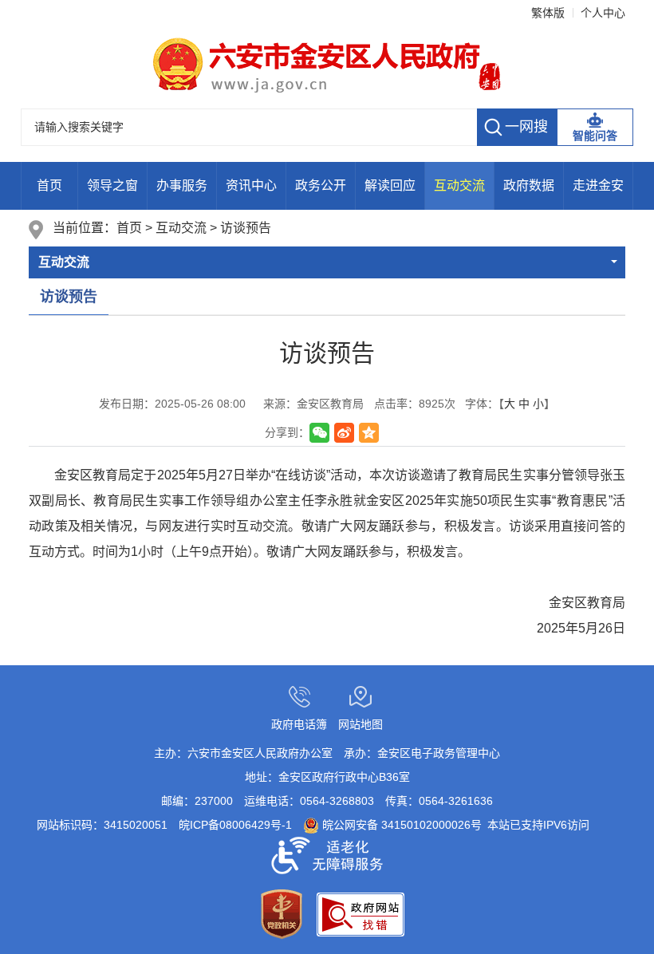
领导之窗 (112, 185)
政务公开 (320, 185)
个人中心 (603, 12)
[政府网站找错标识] (360, 913)
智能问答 (595, 135)
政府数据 (528, 185)
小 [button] (538, 403)
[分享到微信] (319, 433)
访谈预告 (245, 228)
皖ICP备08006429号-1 (235, 824)
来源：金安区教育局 (308, 403)
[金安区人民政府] (327, 63)
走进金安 (598, 185)
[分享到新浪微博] (344, 433)
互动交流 (459, 185)
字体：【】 (510, 403)
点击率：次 (414, 403)
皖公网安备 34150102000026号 (400, 824)
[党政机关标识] (281, 913)
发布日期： (172, 403)
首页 (49, 185)
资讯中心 (251, 185)
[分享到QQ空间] (369, 433)
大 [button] (509, 403)
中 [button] (524, 403)
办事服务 (181, 185)
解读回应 (390, 185)
